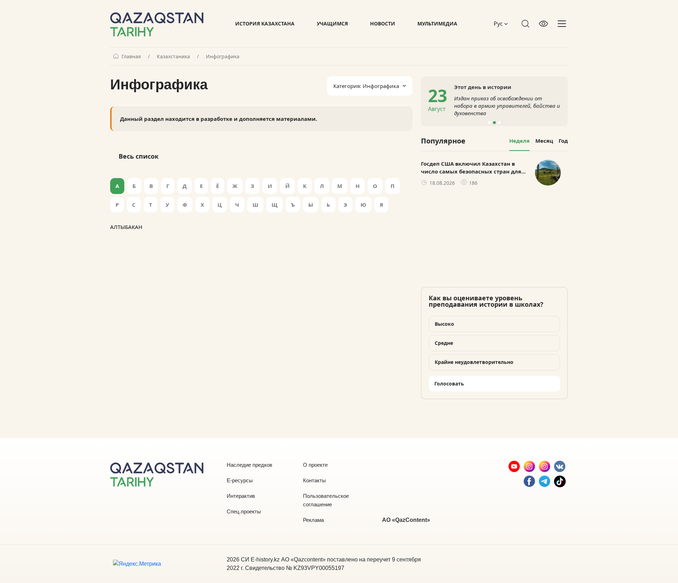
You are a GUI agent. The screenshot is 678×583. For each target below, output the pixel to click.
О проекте (315, 465)
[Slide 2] (494, 122)
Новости (382, 23)
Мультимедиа (437, 23)
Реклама (313, 520)
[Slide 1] (489, 122)
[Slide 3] (499, 122)
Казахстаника (173, 56)
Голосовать (449, 383)
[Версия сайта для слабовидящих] (543, 24)
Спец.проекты (244, 511)
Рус (499, 24)
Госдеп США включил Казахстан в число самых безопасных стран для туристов (471, 168)
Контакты (314, 480)
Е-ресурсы (240, 480)
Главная (131, 56)
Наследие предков (249, 465)
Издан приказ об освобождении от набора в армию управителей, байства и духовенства (507, 106)
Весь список (139, 156)
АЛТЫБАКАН (126, 226)
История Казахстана (265, 23)
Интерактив (241, 496)
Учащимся (332, 23)
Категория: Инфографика (366, 85)
